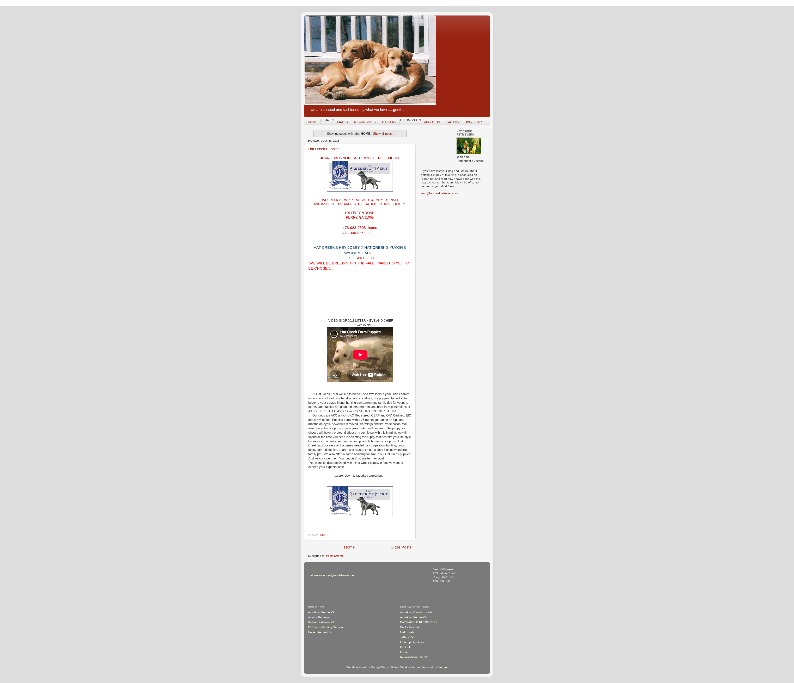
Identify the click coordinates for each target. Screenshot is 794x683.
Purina (404, 652)
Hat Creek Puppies (324, 149)
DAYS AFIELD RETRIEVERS (418, 622)
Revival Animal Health (414, 657)
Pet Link (405, 647)
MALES (342, 122)
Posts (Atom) (334, 555)
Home (349, 547)
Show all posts (383, 133)
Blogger (443, 667)
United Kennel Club (320, 632)
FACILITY (453, 122)
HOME (312, 122)
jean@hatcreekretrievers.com (440, 193)
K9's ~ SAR (474, 122)
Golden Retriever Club (322, 622)
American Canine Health (416, 612)
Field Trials (407, 632)
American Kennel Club (322, 612)
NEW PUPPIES (365, 122)
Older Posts (401, 547)
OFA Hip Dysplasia (412, 642)
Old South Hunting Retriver (325, 627)
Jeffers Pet (407, 637)
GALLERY (389, 122)
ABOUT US (432, 122)
